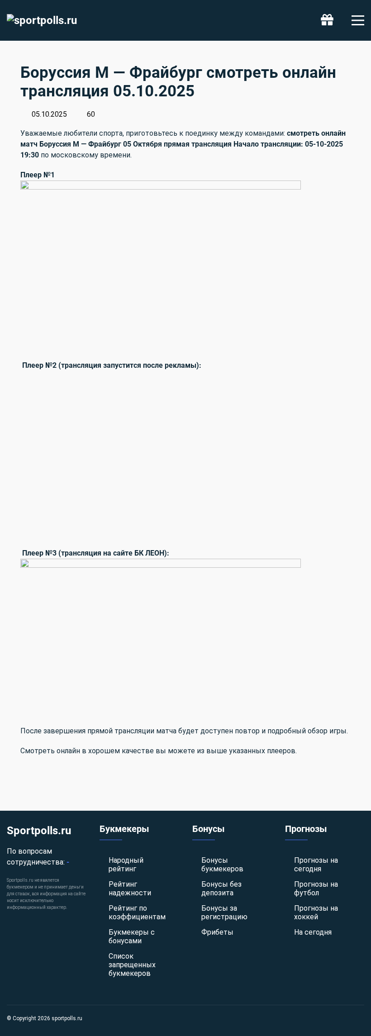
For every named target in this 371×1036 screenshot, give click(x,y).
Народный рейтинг (126, 864)
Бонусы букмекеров (222, 864)
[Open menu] (358, 20)
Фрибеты (217, 932)
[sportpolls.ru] (42, 20)
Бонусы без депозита (221, 888)
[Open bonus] (327, 20)
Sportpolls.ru (39, 830)
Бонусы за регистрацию (224, 912)
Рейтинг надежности (130, 888)
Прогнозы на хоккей (316, 912)
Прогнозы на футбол (316, 888)
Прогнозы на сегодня (316, 864)
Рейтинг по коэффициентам (137, 912)
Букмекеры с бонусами (132, 936)
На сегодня (313, 932)
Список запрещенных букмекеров (132, 965)
